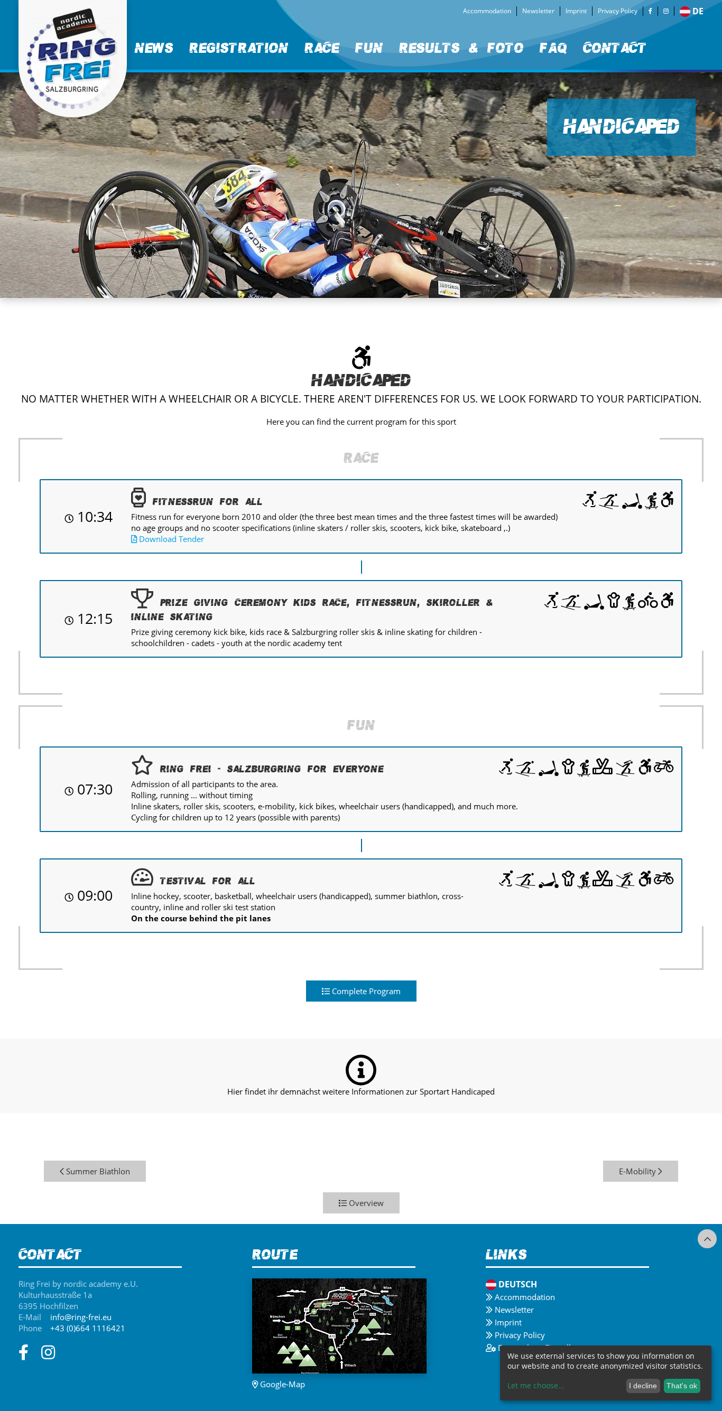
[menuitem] (154, 48)
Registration (239, 48)
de (698, 11)
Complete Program (365, 991)
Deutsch (517, 1284)
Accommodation (487, 11)
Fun (369, 48)
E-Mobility (638, 1171)
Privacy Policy (617, 11)
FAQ (553, 48)
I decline (643, 1385)
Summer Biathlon (97, 1171)
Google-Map (281, 1384)
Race (321, 48)
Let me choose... (535, 1385)
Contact (615, 48)
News (154, 48)
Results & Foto (461, 48)
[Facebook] (650, 11)
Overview (365, 1203)
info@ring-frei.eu (81, 1317)
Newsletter (538, 11)
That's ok (682, 1385)
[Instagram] (666, 11)
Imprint (576, 11)
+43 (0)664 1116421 (87, 1328)
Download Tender (170, 539)
